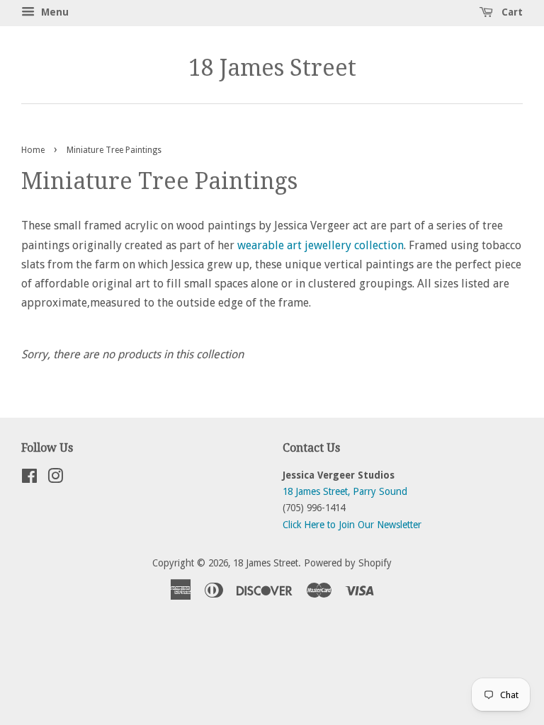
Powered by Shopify (348, 563)
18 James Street (272, 68)
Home (33, 150)
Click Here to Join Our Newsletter (352, 524)
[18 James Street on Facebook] (29, 478)
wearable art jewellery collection (320, 245)
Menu (53, 12)
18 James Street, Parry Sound (345, 491)
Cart (511, 12)
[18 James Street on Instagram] (55, 478)
